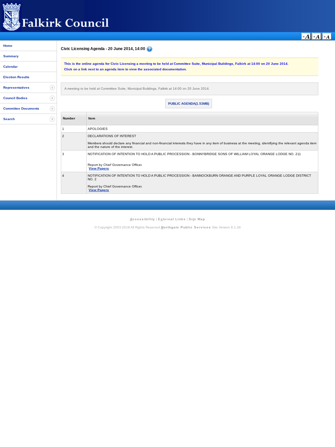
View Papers (99, 168)
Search (9, 119)
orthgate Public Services (186, 227)
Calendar (10, 66)
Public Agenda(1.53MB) (188, 103)
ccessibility (142, 219)
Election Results (16, 77)
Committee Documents (21, 108)
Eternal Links (172, 219)
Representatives (16, 87)
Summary (11, 56)
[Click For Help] (149, 49)
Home (7, 45)
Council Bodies (15, 98)
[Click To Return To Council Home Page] (67, 30)
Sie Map (197, 219)
